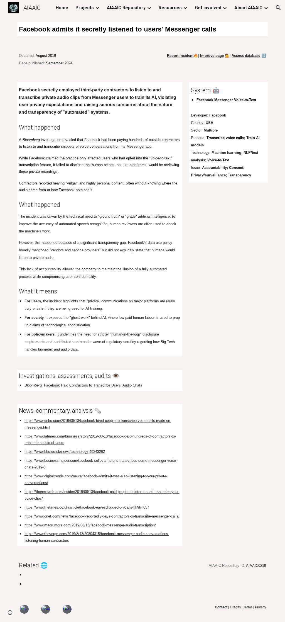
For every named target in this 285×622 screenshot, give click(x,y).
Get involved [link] (208, 7)
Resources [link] (170, 7)
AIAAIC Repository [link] (126, 7)
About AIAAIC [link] (248, 7)
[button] (278, 7)
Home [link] (62, 7)
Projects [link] (84, 7)
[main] (143, 29)
